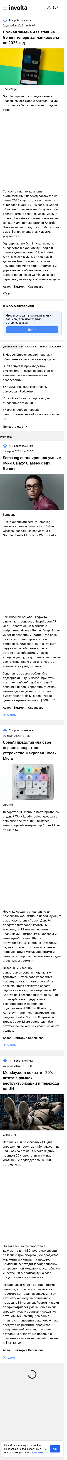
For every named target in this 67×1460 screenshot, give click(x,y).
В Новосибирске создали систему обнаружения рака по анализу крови (29, 357)
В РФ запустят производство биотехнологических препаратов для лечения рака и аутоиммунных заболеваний (29, 373)
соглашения (36, 1452)
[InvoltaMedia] (18, 7)
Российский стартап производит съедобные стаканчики (26, 400)
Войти (32, 329)
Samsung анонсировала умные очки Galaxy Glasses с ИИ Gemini (32, 463)
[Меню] (5, 8)
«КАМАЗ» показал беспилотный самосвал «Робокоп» (26, 389)
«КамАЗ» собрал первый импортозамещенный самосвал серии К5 (31, 414)
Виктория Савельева (28, 286)
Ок (55, 1449)
